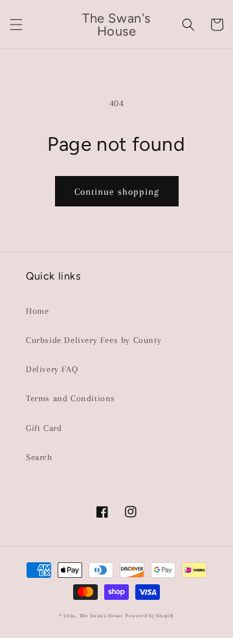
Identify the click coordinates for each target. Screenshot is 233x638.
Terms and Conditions (70, 398)
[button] (16, 24)
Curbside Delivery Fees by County (93, 340)
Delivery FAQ (52, 369)
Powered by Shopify (150, 616)
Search (39, 457)
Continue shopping (116, 191)
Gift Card (43, 428)
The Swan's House (102, 616)
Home (37, 311)
